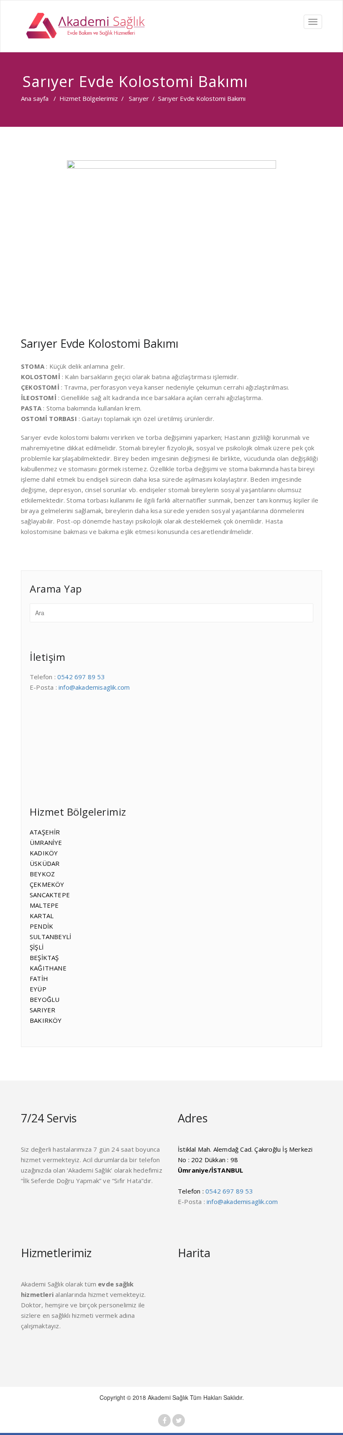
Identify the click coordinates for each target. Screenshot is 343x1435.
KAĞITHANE (48, 968)
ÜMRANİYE (46, 842)
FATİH (39, 978)
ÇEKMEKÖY (47, 884)
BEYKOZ (42, 874)
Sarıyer (139, 98)
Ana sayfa (35, 98)
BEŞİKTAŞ (44, 957)
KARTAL (42, 915)
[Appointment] (83, 26)
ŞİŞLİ (37, 947)
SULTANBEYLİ (50, 936)
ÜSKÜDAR (44, 863)
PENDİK (41, 926)
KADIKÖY (44, 853)
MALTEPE (44, 905)
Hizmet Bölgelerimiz (88, 98)
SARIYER (42, 1010)
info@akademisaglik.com (94, 687)
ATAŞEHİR (45, 832)
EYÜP (38, 989)
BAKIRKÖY (46, 1020)
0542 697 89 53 (81, 677)
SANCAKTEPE (50, 895)
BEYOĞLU (44, 999)
